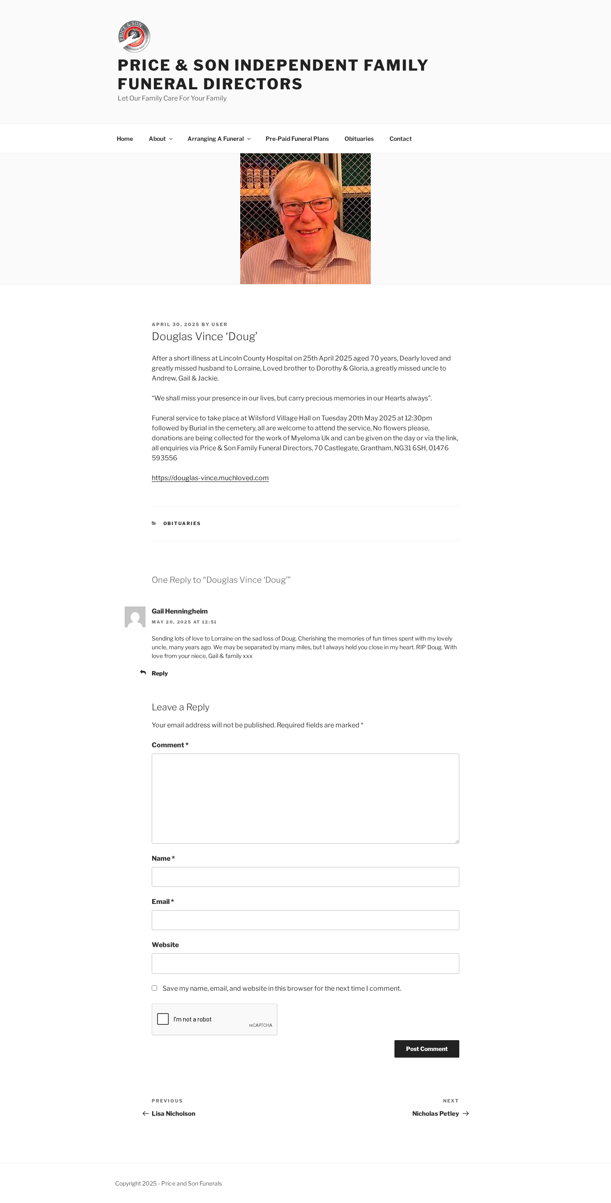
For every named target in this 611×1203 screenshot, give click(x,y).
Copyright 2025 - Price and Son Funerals (168, 1183)
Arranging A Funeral (215, 138)
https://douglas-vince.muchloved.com (210, 478)
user (220, 324)
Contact (400, 138)
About (157, 138)
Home (125, 138)
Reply (160, 673)
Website (165, 945)
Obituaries (359, 138)
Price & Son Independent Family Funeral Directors (273, 74)
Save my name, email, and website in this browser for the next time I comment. (282, 988)
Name (163, 858)
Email (163, 902)
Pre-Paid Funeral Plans (297, 138)
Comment (170, 745)
